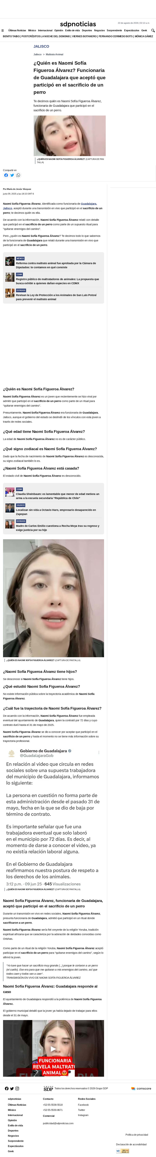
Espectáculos (131, 30)
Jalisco (38, 54)
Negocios (99, 30)
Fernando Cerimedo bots (116, 36)
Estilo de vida (72, 30)
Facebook (83, 1105)
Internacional (45, 30)
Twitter (81, 1110)
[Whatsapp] (18, 175)
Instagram (83, 1115)
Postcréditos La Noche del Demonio (45, 36)
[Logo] (78, 24)
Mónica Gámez (144, 36)
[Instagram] (17, 1089)
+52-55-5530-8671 (53, 1110)
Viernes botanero (84, 36)
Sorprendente (114, 30)
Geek (144, 30)
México (32, 30)
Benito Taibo (11, 36)
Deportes (87, 30)
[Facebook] (6, 175)
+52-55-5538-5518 (53, 1105)
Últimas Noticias (17, 30)
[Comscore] (141, 1088)
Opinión (58, 30)
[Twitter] (12, 175)
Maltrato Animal (54, 54)
